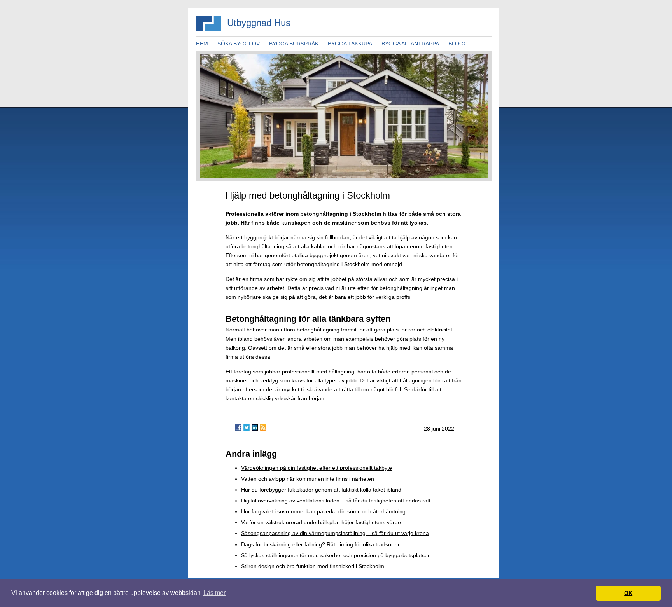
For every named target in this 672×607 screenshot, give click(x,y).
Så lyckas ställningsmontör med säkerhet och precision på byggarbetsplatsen (336, 555)
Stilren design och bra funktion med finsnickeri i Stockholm (312, 566)
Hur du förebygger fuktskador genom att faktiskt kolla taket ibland (321, 490)
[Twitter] (246, 427)
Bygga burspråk (293, 43)
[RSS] (263, 427)
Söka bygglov (238, 43)
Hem (202, 43)
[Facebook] (238, 427)
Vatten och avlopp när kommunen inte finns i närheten (307, 479)
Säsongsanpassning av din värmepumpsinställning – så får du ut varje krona (335, 533)
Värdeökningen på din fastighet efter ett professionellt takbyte (316, 468)
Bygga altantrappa (410, 43)
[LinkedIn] (255, 427)
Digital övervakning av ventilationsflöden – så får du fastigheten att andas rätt (335, 500)
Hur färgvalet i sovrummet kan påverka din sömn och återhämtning (323, 511)
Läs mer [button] (214, 593)
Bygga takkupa (350, 43)
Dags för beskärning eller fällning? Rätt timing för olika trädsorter (320, 544)
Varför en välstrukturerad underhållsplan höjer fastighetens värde (321, 522)
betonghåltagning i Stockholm (333, 264)
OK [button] (628, 593)
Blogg (458, 43)
